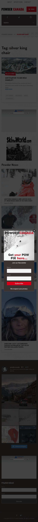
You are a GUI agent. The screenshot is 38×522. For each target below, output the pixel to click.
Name (9, 267)
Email (8, 275)
